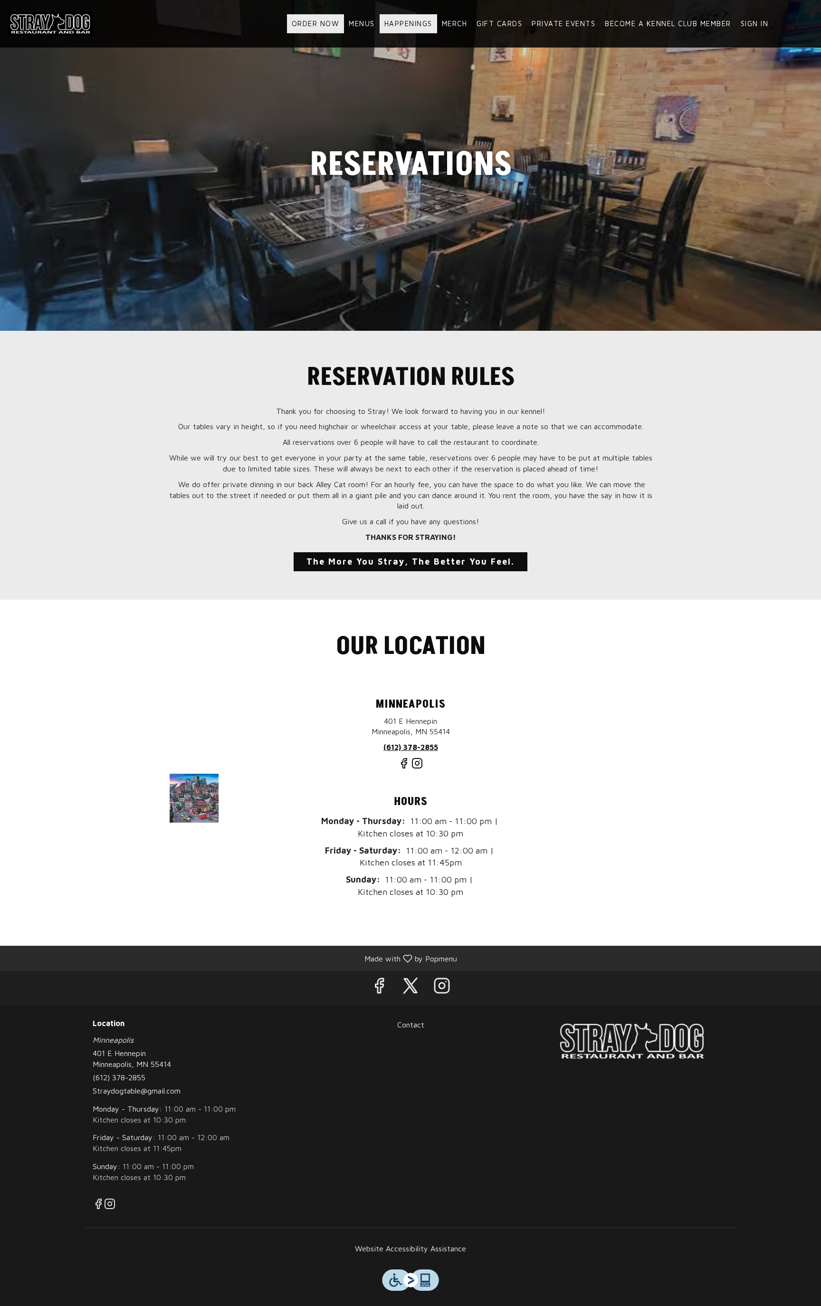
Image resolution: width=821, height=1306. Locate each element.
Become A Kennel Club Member (668, 23)
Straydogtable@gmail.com (137, 1090)
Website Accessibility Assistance (410, 1248)
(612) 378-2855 (119, 1077)
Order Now (316, 23)
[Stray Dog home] (50, 23)
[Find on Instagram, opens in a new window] (417, 767)
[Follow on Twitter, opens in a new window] (410, 988)
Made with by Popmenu (232, 958)
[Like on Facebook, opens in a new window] (403, 767)
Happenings (408, 23)
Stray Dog (632, 1040)
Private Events (563, 23)
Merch (455, 23)
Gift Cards (499, 23)
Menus (362, 23)
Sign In (755, 23)
